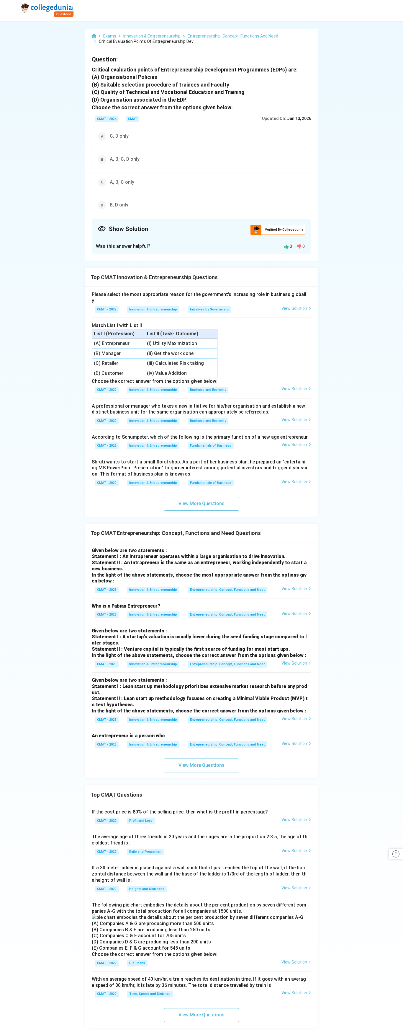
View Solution (294, 308)
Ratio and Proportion (145, 852)
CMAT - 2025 (106, 590)
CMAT (132, 119)
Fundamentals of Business (210, 445)
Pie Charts (137, 963)
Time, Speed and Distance (150, 994)
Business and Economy (208, 390)
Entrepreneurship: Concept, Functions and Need (228, 590)
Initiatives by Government (209, 309)
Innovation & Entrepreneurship (153, 309)
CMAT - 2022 (106, 309)
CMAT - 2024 (106, 119)
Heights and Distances (146, 889)
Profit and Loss (141, 821)
